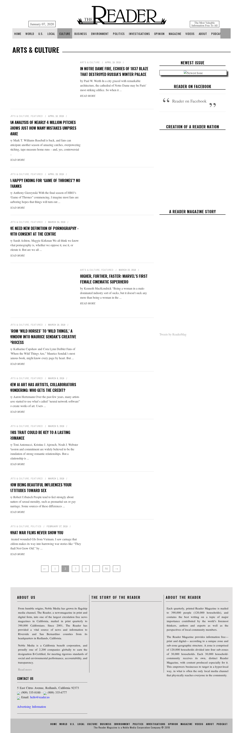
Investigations (139, 34)
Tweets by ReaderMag (172, 334)
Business (80, 34)
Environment (100, 34)
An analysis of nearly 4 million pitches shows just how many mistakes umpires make (42, 128)
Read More (87, 96)
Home (17, 34)
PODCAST (217, 34)
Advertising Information (31, 707)
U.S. (40, 34)
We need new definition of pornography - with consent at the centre (44, 231)
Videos (190, 34)
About (203, 34)
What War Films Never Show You (36, 532)
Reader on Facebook (192, 86)
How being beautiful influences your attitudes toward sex (40, 487)
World (29, 34)
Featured (37, 116)
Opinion (159, 34)
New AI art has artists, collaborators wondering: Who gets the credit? (42, 387)
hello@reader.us (40, 697)
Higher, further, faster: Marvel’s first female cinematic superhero (114, 279)
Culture (64, 34)
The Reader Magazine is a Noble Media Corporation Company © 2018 (132, 727)
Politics (119, 34)
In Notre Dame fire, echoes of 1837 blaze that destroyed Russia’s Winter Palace (114, 71)
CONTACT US (25, 678)
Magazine (175, 34)
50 (106, 568)
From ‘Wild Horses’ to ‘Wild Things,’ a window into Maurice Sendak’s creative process (42, 336)
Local (51, 34)
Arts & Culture (90, 62)
